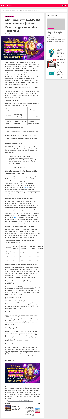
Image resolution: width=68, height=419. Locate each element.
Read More (50, 46)
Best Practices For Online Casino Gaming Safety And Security (61, 73)
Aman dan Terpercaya (13, 400)
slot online (31, 400)
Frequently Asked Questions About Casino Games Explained (60, 52)
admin (7, 33)
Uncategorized (50, 28)
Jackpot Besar (20, 400)
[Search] (66, 5)
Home (2, 5)
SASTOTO (26, 400)
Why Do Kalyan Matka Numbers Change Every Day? (55, 34)
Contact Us (9, 5)
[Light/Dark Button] (63, 5)
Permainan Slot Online (9, 16)
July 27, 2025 (60, 67)
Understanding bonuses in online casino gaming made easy (61, 62)
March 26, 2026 (54, 37)
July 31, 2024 (12, 33)
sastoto (26, 187)
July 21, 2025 (60, 77)
